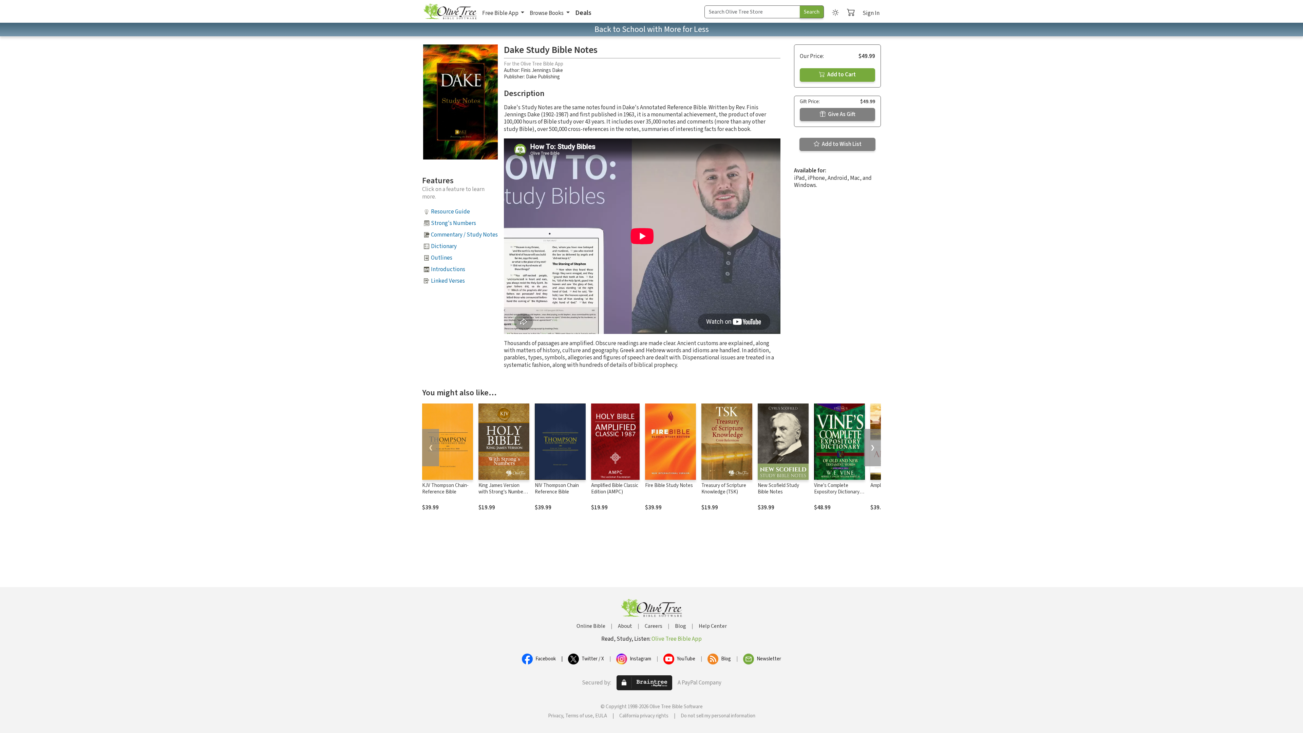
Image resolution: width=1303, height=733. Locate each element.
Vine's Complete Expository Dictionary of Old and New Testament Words (839, 495)
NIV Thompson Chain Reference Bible (557, 488)
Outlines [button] (441, 258)
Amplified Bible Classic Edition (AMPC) (614, 488)
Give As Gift (841, 114)
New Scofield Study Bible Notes (778, 488)
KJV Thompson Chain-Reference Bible (445, 488)
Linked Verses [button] (448, 281)
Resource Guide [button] (450, 212)
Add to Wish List (841, 144)
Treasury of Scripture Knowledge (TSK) (723, 488)
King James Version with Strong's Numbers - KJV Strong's (502, 492)
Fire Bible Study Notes (669, 485)
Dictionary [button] (444, 246)
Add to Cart (841, 75)
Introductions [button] (448, 269)
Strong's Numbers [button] (453, 223)
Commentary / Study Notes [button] (464, 235)
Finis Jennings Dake (542, 70)
